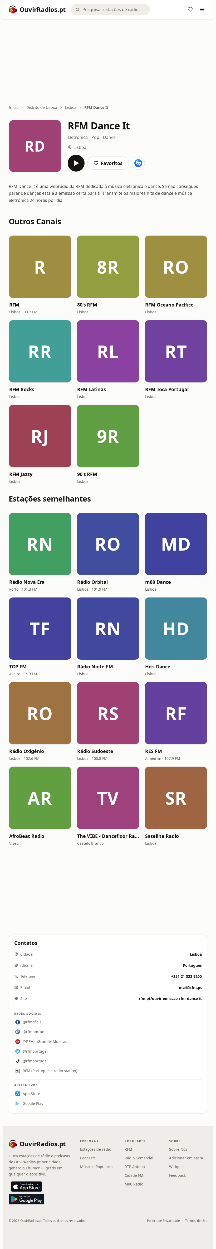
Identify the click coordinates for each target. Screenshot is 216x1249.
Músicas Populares (96, 1166)
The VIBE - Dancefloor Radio (108, 836)
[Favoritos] (190, 9)
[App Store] (26, 1186)
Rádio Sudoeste (95, 751)
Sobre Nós (178, 1149)
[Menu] (202, 9)
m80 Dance (158, 582)
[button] (40, 266)
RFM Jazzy (20, 474)
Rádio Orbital (92, 582)
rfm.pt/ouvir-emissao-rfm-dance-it (170, 998)
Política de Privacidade (163, 1220)
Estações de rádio (95, 1149)
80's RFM (87, 305)
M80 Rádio (134, 1184)
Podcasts (88, 1157)
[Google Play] (26, 1199)
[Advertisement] (108, 62)
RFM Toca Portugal (166, 389)
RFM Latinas (91, 389)
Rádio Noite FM (95, 666)
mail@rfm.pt (190, 987)
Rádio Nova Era (27, 582)
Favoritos (111, 163)
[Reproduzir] (76, 163)
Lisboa (70, 107)
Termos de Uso (196, 1220)
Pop (95, 137)
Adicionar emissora (186, 1157)
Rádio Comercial (139, 1157)
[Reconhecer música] (138, 163)
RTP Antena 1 (136, 1166)
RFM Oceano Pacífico (169, 305)
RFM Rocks (21, 389)
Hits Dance (157, 666)
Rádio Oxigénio (26, 751)
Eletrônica (78, 137)
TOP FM (18, 666)
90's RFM (87, 474)
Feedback (177, 1175)
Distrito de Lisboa (41, 107)
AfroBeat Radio (27, 836)
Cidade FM (134, 1175)
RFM (14, 305)
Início (13, 107)
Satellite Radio (162, 836)
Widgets (176, 1166)
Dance (109, 137)
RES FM (153, 751)
